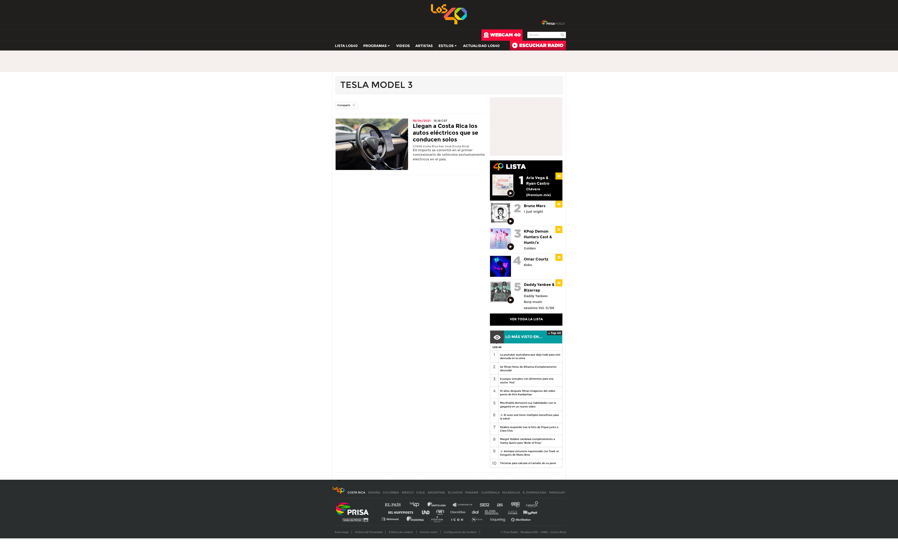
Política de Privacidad (368, 532)
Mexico (408, 492)
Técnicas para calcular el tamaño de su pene (528, 463)
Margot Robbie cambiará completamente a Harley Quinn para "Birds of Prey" (527, 440)
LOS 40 (497, 347)
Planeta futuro (511, 512)
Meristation (521, 519)
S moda (478, 519)
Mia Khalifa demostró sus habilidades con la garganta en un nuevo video (528, 404)
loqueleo (499, 519)
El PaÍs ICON (458, 519)
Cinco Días (459, 512)
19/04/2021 (422, 120)
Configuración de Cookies (460, 532)
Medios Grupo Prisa (354, 520)
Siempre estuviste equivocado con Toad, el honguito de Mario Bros (528, 453)
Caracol (532, 505)
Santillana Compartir (464, 505)
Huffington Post (401, 512)
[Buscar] (562, 35)
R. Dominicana (534, 492)
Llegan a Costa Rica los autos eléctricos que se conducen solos (445, 132)
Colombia (391, 492)
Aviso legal (341, 532)
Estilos (445, 46)
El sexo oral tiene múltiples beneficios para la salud (528, 416)
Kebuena (528, 512)
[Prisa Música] (553, 22)
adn (515, 505)
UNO (428, 512)
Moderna (415, 519)
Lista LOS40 (346, 45)
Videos (403, 45)
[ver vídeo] (511, 193)
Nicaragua (511, 492)
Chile (420, 492)
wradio (441, 512)
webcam (502, 35)
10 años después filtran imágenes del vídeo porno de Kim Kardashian (527, 392)
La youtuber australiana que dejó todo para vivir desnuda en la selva (530, 356)
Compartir (343, 105)
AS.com (499, 505)
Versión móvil (428, 532)
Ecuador (455, 492)
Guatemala (490, 492)
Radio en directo (538, 45)
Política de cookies (401, 532)
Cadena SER (485, 505)
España (374, 492)
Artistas (424, 45)
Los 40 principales (418, 505)
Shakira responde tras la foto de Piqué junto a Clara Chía (529, 428)
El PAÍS (395, 505)
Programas (373, 46)
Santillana (440, 505)
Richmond (392, 519)
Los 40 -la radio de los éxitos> (449, 13)
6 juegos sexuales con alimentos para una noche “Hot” (526, 380)
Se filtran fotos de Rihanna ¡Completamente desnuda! (528, 368)
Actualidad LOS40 (481, 45)
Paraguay (557, 492)
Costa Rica (356, 492)
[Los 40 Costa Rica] (338, 492)
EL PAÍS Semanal (494, 512)
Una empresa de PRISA (354, 508)
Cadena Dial (477, 512)
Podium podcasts (438, 519)
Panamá (471, 492)
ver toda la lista (526, 319)
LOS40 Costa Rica (425, 146)
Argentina (436, 492)
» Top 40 (554, 333)
